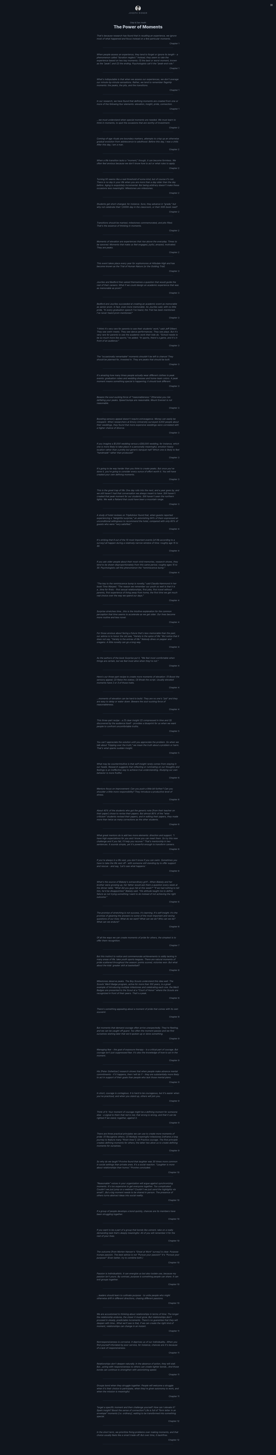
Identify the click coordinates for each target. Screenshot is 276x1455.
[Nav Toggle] (272, 5)
